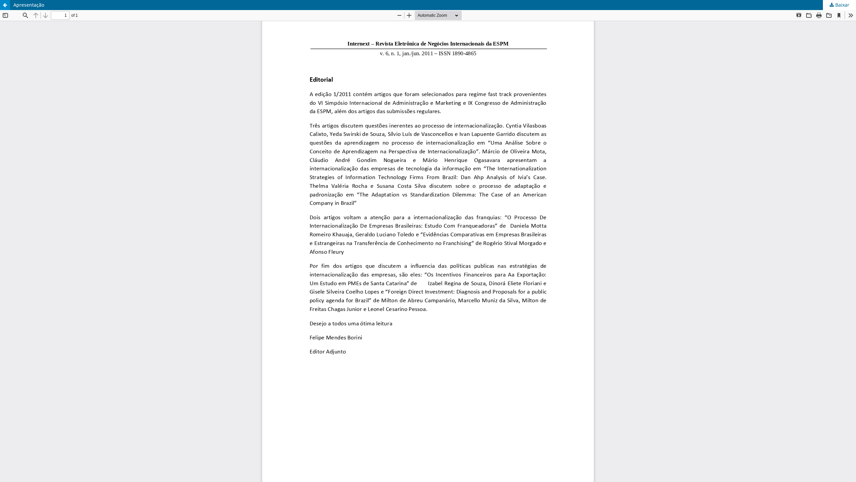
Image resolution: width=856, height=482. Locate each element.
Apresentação (28, 5)
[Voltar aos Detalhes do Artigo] (5, 5)
